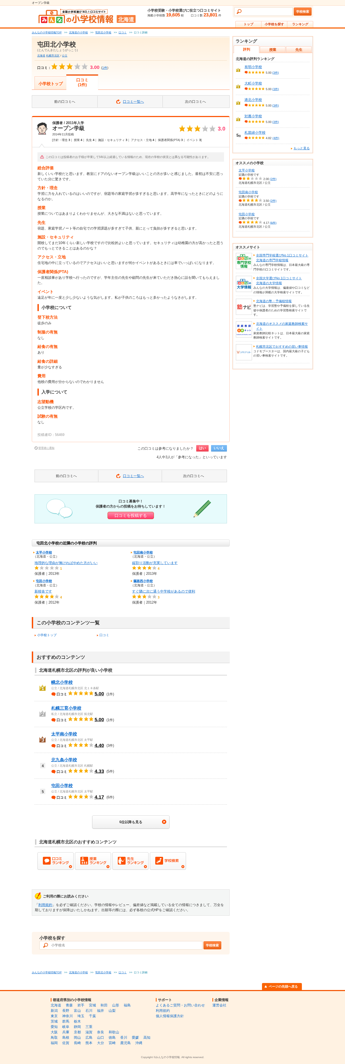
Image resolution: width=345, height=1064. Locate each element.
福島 (127, 1005)
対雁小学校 (253, 116)
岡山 (77, 1037)
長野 (65, 1011)
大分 (100, 1043)
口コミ (104, 635)
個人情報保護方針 (170, 1016)
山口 (100, 1037)
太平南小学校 (64, 734)
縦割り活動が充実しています (155, 563)
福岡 (54, 1043)
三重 (88, 1027)
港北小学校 (253, 100)
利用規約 (45, 905)
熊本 (88, 1043)
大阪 (54, 1032)
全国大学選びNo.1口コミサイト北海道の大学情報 (279, 280)
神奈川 (67, 1016)
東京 (54, 1016)
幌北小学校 (62, 682)
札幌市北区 (53, 55)
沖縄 (138, 1043)
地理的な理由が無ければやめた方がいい (66, 563)
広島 (88, 1037)
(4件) (275, 138)
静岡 (77, 1027)
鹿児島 (125, 1043)
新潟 (54, 1011)
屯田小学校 (44, 581)
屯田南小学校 (143, 552)
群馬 (65, 1021)
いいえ (219, 448)
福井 (100, 1011)
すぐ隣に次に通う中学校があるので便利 (163, 591)
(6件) (273, 222)
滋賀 (88, 1032)
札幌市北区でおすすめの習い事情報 (282, 346)
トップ (248, 24)
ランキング (300, 24)
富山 (77, 1011)
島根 (65, 1037)
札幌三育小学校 (66, 708)
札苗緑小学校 (254, 133)
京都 (77, 1032)
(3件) (275, 72)
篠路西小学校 (143, 581)
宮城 (92, 1005)
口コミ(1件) (82, 82)
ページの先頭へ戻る (283, 986)
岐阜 (65, 1027)
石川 (88, 1011)
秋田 (104, 1005)
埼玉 (80, 1016)
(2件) (273, 179)
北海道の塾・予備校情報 (274, 301)
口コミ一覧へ (133, 102)
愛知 (54, 1027)
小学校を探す (274, 24)
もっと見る (302, 148)
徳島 (112, 1037)
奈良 (100, 1032)
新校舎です (43, 591)
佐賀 (65, 1043)
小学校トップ (51, 83)
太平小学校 (44, 552)
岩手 (80, 1005)
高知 (146, 1037)
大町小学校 (253, 83)
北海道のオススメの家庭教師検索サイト (282, 326)
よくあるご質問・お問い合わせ (180, 1005)
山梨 (112, 1011)
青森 (69, 1005)
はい (202, 448)
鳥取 (54, 1037)
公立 (64, 55)
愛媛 (135, 1037)
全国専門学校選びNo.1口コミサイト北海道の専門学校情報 (282, 257)
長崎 (77, 1043)
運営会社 (219, 1005)
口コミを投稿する (131, 515)
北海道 (41, 55)
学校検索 (302, 11)
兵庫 (65, 1032)
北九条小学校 (64, 760)
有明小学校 (253, 67)
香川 (123, 1037)
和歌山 (114, 1032)
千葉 (92, 1016)
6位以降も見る (130, 822)
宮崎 (112, 1043)
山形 (115, 1005)
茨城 (54, 1021)
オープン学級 (68, 128)
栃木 (77, 1021)
